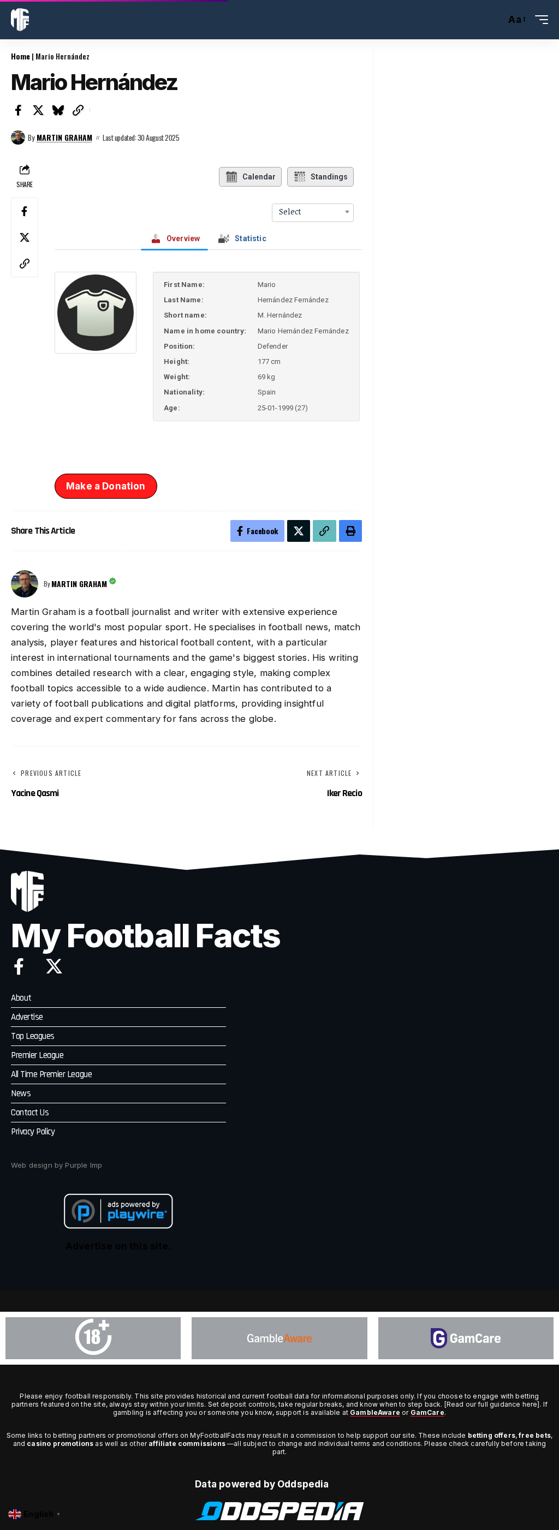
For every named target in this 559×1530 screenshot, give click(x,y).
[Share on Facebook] (18, 110)
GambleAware (375, 1412)
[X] (54, 966)
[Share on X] (38, 110)
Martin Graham (64, 137)
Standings (329, 176)
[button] (494, 19)
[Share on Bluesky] (58, 110)
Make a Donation (106, 486)
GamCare (427, 1412)
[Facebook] (19, 966)
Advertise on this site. (118, 1246)
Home (20, 56)
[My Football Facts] (20, 19)
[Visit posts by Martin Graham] (18, 137)
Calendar (259, 176)
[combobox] (312, 211)
